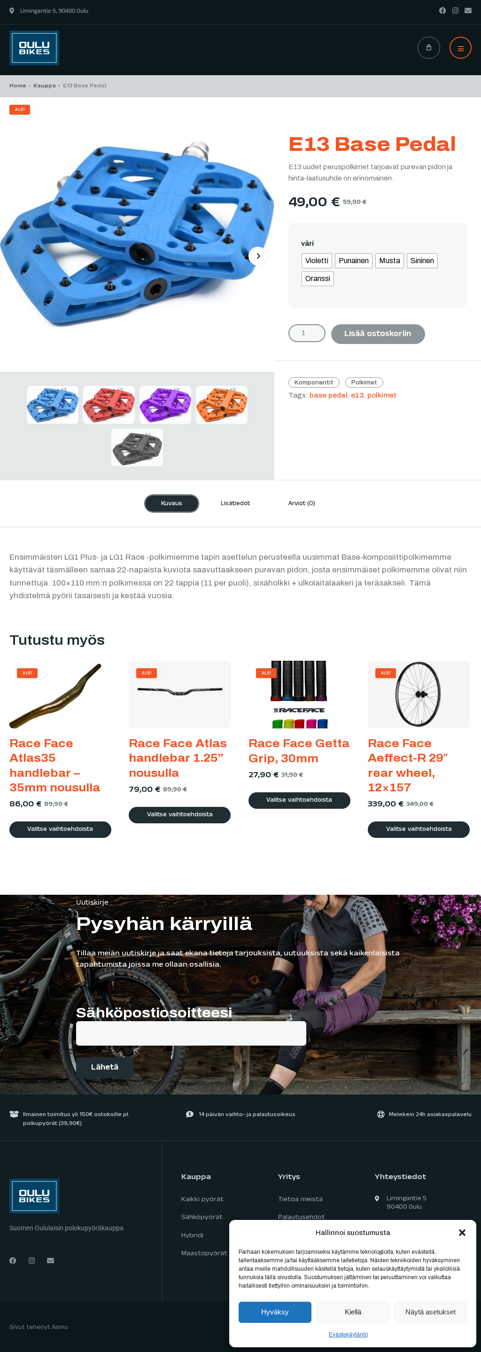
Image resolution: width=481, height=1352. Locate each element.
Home (17, 86)
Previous (16, 256)
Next (257, 256)
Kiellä (353, 1312)
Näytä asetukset (430, 1312)
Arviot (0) (301, 504)
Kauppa (44, 86)
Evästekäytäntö (348, 1334)
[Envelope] (468, 10)
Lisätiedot (235, 504)
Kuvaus (171, 504)
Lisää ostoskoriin (377, 335)
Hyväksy (275, 1312)
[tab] (171, 503)
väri (307, 243)
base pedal (329, 395)
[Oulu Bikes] (34, 47)
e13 (357, 395)
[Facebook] (442, 10)
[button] (462, 1232)
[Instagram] (455, 10)
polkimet (381, 395)
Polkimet (364, 382)
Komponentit (314, 382)
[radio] (317, 261)
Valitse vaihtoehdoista (60, 830)
